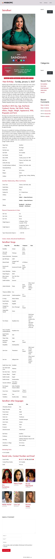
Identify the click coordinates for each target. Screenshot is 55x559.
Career (22, 78)
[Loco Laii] (19, 502)
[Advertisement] (47, 40)
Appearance (17, 78)
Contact (31, 78)
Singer (18, 54)
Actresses (45, 2)
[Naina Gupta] (19, 480)
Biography (7, 78)
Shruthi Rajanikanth (29, 485)
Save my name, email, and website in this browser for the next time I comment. (17, 545)
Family (11, 78)
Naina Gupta (18, 483)
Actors (51, 2)
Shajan (42, 105)
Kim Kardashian (5, 486)
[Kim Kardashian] (7, 482)
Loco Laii (17, 504)
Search (42, 9)
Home (41, 2)
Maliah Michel (6, 504)
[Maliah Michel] (7, 502)
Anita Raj (47, 105)
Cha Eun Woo (48, 110)
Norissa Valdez (28, 505)
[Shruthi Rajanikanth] (30, 481)
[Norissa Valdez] (30, 502)
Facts (27, 78)
